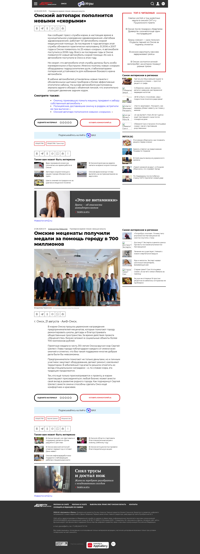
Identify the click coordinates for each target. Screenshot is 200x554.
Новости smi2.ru (43, 220)
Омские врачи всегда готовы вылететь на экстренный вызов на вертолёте (103, 174)
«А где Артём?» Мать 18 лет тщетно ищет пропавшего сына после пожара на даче (149, 117)
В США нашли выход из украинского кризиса (148, 159)
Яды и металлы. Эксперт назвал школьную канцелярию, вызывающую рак (147, 262)
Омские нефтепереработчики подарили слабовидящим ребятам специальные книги (58, 458)
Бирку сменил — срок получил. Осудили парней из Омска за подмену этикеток (144, 42)
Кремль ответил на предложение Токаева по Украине (147, 150)
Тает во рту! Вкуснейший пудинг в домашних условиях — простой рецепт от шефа (148, 81)
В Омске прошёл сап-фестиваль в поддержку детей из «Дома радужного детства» (60, 440)
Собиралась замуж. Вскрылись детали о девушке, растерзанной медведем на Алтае (148, 90)
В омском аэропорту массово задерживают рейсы (144, 53)
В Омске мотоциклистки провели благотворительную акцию (103, 448)
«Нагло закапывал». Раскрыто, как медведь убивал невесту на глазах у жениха (149, 108)
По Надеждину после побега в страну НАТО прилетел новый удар (148, 177)
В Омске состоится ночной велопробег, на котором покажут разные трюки (144, 64)
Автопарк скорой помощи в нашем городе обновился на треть (58, 174)
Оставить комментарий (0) (100, 123)
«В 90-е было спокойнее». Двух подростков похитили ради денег (148, 98)
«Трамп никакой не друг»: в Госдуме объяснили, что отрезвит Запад (148, 168)
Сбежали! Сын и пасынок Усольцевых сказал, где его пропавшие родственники (150, 126)
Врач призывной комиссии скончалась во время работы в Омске (59, 165)
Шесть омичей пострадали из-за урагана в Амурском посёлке (59, 181)
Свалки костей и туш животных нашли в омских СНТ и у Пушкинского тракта (144, 20)
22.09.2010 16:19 (40, 11)
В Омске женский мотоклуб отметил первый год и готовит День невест (59, 449)
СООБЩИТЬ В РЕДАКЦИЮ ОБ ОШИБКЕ (68, 507)
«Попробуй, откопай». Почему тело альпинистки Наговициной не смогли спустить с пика (149, 235)
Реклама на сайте (61, 504)
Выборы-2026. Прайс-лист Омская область (108, 504)
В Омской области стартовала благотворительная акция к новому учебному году (102, 440)
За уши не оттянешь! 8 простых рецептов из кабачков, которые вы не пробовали (150, 280)
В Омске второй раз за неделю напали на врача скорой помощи (103, 164)
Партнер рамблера (76, 544)
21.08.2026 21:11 (40, 229)
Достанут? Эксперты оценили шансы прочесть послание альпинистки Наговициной (150, 244)
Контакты (133, 504)
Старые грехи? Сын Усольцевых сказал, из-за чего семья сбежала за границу (149, 271)
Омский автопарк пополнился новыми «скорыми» (82, 112)
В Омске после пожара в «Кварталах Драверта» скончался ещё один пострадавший (144, 31)
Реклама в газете (79, 504)
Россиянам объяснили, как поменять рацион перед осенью (149, 141)
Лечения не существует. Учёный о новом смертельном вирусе (148, 252)
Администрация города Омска (66, 308)
